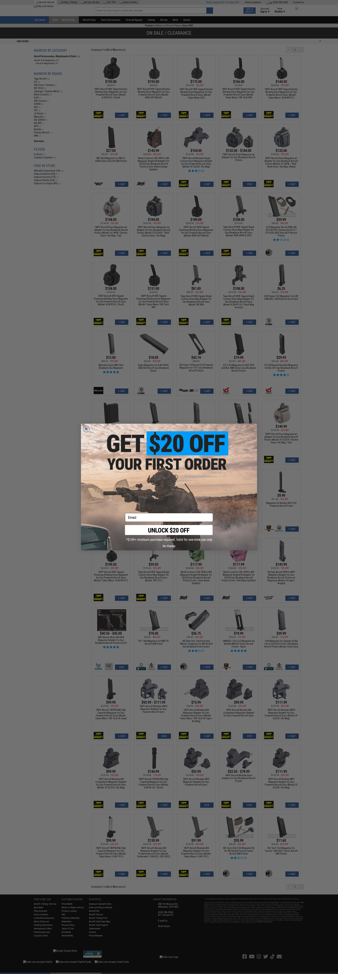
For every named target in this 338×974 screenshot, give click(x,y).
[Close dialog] (86, 429)
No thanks (169, 546)
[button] (169, 533)
